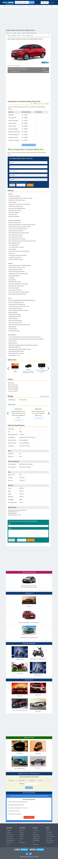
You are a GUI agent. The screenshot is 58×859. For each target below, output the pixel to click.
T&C (47, 840)
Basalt (15, 371)
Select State (44, 2)
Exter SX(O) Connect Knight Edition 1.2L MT (28, 372)
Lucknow (11, 838)
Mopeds (21, 838)
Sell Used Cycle (36, 844)
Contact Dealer (18, 420)
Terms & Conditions (23, 182)
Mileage (19, 35)
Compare (51, 6)
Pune (12, 834)
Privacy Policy (51, 840)
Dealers (46, 6)
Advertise (51, 834)
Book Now (30, 185)
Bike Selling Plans (36, 836)
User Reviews (29, 35)
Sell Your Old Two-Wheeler (29, 793)
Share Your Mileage (44, 396)
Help (47, 834)
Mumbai (8, 834)
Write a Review (46, 71)
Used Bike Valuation (22, 6)
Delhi (7, 838)
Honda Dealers (11, 404)
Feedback (52, 836)
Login (52, 2)
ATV (20, 840)
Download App (49, 832)
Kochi (12, 836)
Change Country (49, 842)
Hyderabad (8, 832)
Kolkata (7, 842)
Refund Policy (49, 838)
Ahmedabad (8, 840)
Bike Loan (35, 6)
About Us (48, 830)
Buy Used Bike (13, 6)
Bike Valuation (36, 834)
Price (9, 35)
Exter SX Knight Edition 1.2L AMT (41, 371)
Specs (23, 35)
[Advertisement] (29, 18)
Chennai (8, 836)
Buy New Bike (41, 6)
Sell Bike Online (6, 6)
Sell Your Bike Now (29, 817)
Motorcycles (22, 834)
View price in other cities (29, 145)
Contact (47, 836)
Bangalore (8, 830)
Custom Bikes (22, 842)
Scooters (21, 836)
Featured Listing (36, 838)
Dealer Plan (29, 6)
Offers (14, 35)
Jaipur (13, 840)
